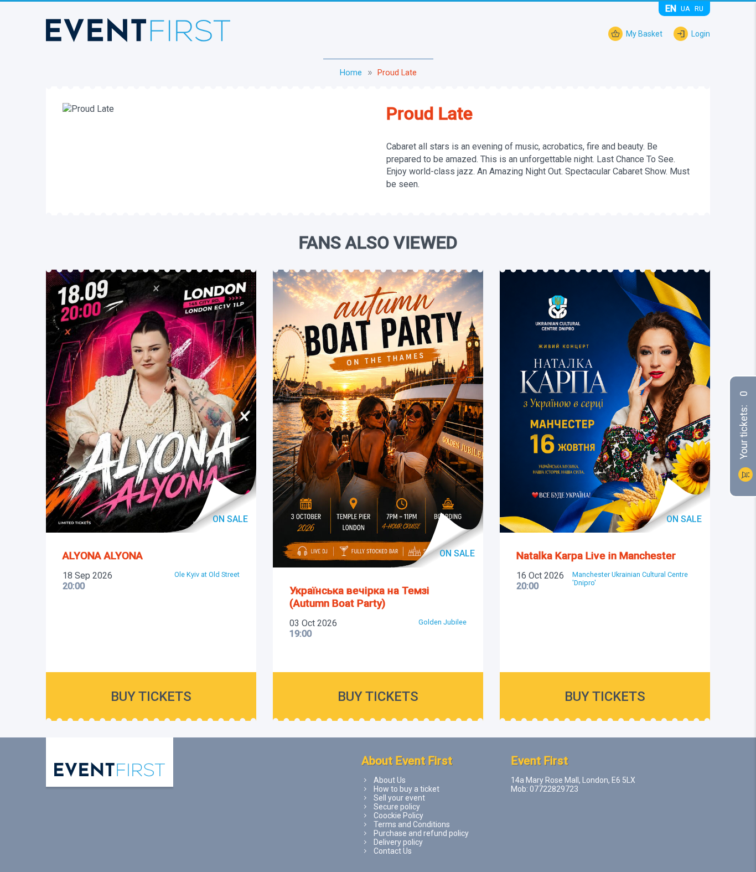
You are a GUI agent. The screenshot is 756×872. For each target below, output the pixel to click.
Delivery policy (398, 842)
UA (685, 8)
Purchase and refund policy (421, 833)
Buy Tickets (151, 696)
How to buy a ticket (406, 789)
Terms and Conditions (412, 824)
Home (351, 73)
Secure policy (397, 806)
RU (699, 8)
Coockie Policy (398, 815)
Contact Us (393, 851)
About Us (390, 780)
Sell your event (399, 797)
